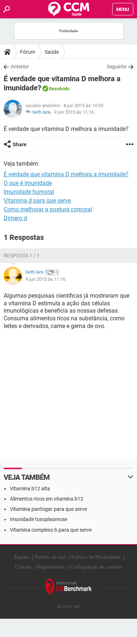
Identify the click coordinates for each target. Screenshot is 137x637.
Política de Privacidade (95, 557)
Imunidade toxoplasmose (38, 519)
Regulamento (51, 567)
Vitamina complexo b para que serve (51, 530)
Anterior (20, 66)
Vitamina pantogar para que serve (48, 509)
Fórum (27, 52)
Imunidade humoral (29, 191)
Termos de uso (50, 557)
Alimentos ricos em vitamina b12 (46, 499)
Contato (23, 567)
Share (20, 144)
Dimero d (15, 218)
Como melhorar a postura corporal (48, 209)
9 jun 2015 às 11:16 (74, 112)
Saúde (52, 52)
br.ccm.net (68, 606)
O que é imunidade (28, 183)
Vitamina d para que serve (37, 200)
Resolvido (59, 88)
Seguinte (116, 66)
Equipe (21, 557)
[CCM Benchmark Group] (68, 587)
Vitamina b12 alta (30, 488)
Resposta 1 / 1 (22, 256)
